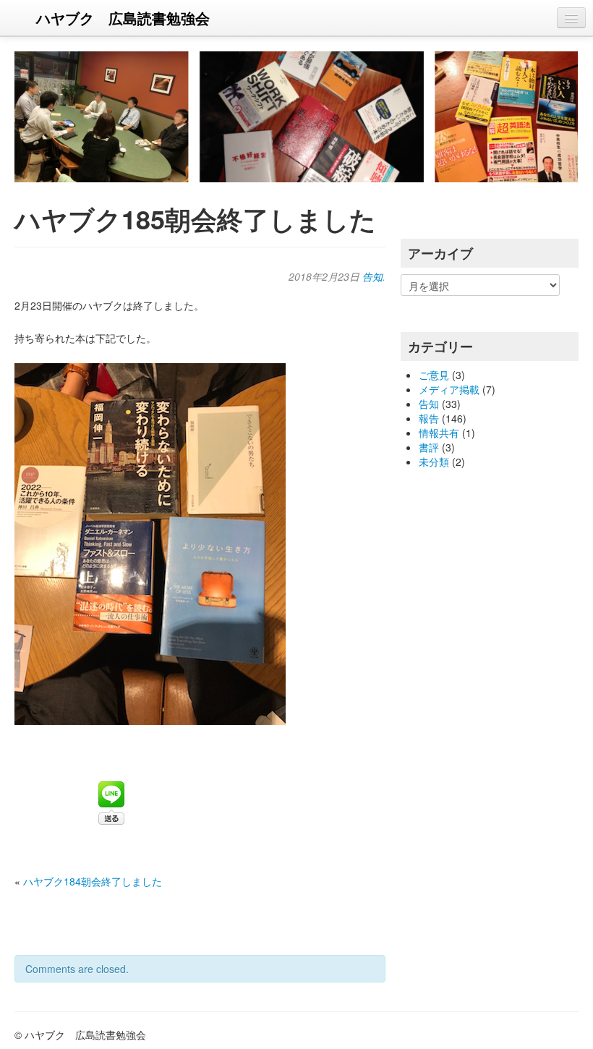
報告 (429, 418)
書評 (429, 447)
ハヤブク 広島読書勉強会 (123, 17)
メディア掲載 (449, 389)
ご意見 (434, 375)
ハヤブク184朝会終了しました (92, 881)
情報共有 (439, 432)
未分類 (434, 461)
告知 (372, 276)
